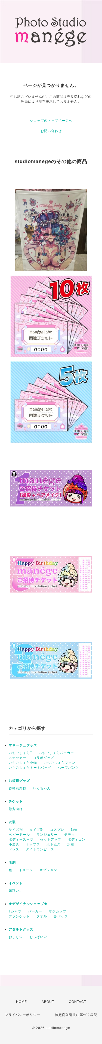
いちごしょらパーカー (56, 753)
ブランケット (19, 916)
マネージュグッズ (23, 745)
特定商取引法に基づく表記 (76, 1015)
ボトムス (54, 844)
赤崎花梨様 (17, 788)
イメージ (26, 870)
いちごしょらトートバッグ (30, 768)
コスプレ (57, 830)
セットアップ (50, 839)
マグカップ (57, 911)
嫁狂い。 (16, 891)
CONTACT (77, 1002)
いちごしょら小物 (23, 763)
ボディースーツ (21, 839)
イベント (16, 883)
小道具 (14, 844)
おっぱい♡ (38, 937)
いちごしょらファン (59, 763)
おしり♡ (16, 937)
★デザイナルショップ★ (28, 904)
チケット (16, 801)
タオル (41, 916)
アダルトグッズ (21, 929)
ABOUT (48, 1002)
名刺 (12, 862)
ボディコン (76, 839)
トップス (33, 844)
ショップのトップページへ (51, 121)
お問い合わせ (51, 131)
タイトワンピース (40, 849)
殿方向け (16, 809)
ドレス (14, 849)
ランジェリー (47, 835)
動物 (74, 830)
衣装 (12, 822)
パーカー (35, 911)
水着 (70, 844)
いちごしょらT (20, 753)
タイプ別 (36, 830)
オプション (48, 870)
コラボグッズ (43, 758)
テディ (69, 835)
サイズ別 (16, 830)
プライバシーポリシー (22, 1015)
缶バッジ (61, 916)
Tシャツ (15, 911)
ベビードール (19, 835)
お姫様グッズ (19, 781)
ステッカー (17, 758)
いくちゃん (42, 788)
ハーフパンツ (68, 768)
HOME (21, 1002)
